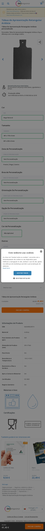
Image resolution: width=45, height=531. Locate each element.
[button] (22, 278)
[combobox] (41, 251)
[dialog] (22, 265)
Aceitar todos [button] (22, 273)
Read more (6, 268)
